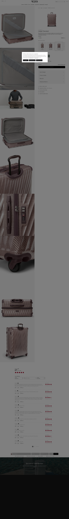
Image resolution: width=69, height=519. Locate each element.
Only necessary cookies (32, 60)
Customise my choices (39, 60)
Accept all (25, 60)
